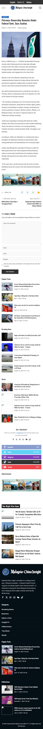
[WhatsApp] (33, 192)
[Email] (38, 192)
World (4, 635)
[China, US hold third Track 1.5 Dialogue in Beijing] (7, 418)
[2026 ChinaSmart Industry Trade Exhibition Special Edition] (7, 689)
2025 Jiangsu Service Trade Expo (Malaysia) (26, 699)
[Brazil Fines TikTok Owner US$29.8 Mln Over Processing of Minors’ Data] (7, 397)
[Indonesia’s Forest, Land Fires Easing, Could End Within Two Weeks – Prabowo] (7, 347)
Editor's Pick (6, 618)
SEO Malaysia (21, 726)
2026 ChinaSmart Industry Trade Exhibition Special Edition (26, 688)
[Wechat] (26, 440)
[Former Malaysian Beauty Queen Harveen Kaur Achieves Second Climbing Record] (7, 287)
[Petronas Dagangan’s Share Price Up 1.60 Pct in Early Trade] (8, 526)
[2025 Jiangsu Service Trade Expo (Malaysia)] (7, 700)
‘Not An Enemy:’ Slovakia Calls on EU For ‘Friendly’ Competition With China (28, 513)
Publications (6, 627)
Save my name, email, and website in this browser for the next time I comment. (22, 265)
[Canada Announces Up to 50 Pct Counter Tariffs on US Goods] (7, 368)
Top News (6, 631)
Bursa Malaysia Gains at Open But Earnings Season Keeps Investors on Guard (27, 539)
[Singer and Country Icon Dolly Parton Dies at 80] (7, 337)
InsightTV (5, 622)
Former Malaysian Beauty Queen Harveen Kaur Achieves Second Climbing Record (27, 285)
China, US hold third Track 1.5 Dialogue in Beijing (27, 417)
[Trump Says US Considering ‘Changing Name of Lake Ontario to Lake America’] (7, 387)
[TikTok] (30, 440)
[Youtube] (21, 467)
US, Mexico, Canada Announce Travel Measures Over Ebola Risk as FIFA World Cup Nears (27, 317)
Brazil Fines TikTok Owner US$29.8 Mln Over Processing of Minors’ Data (26, 396)
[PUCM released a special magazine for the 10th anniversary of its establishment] (7, 710)
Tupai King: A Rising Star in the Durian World (26, 296)
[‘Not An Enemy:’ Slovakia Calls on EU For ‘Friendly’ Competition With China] (8, 514)
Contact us (20, 433)
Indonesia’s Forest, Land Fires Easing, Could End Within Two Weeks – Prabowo (27, 346)
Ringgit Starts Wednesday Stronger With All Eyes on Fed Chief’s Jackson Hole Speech (27, 553)
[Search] (40, 7)
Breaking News (8, 609)
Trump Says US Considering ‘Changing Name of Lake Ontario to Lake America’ (27, 385)
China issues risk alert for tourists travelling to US (27, 306)
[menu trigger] (4, 7)
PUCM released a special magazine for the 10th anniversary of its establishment (27, 709)
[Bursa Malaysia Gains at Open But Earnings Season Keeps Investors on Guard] (8, 539)
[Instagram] (20, 440)
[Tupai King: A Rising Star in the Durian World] (7, 297)
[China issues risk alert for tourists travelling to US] (7, 308)
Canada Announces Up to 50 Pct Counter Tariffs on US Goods (27, 367)
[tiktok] (21, 462)
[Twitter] (27, 192)
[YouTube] (23, 440)
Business (5, 17)
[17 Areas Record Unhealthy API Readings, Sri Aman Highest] (7, 358)
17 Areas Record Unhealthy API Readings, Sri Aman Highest (26, 356)
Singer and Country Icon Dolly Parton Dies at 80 (27, 335)
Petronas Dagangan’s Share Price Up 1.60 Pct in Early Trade (28, 525)
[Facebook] (22, 192)
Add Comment (23, 28)
